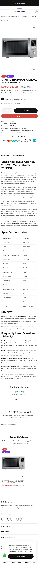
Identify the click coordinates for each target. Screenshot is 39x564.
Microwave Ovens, (15, 128)
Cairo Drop (13, 126)
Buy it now (19, 116)
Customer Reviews (18, 155)
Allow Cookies (21, 556)
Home (3, 16)
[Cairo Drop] (19, 12)
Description (5, 155)
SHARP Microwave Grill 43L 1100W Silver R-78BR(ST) (13, 482)
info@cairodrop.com (7, 514)
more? (23, 321)
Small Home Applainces (16, 133)
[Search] (32, 12)
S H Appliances (25, 128)
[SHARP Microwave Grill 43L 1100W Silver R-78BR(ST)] (13, 463)
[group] (19, 48)
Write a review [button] (19, 400)
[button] (5, 3)
